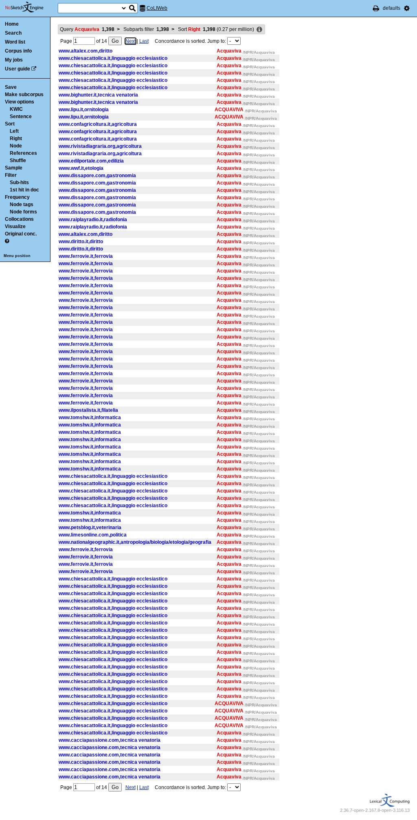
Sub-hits (19, 182)
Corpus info (18, 51)
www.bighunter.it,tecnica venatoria (98, 95)
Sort (10, 124)
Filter (11, 175)
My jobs (14, 60)
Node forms (23, 212)
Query (87, 29)
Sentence (21, 116)
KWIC (16, 109)
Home (12, 24)
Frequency (17, 197)
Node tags (21, 204)
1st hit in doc (24, 190)
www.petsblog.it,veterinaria (90, 527)
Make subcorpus (24, 94)
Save (11, 87)
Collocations (19, 219)
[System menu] (407, 8)
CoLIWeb (157, 8)
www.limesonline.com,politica (93, 535)
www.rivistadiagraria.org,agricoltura (100, 146)
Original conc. (21, 234)
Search (13, 33)
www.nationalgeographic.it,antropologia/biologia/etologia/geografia (135, 542)
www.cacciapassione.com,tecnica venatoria (109, 740)
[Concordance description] (259, 29)
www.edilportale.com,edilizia (91, 161)
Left (14, 131)
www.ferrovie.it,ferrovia (86, 256)
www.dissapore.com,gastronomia (97, 175)
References (23, 153)
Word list (15, 42)
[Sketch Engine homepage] (30, 7)
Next (130, 41)
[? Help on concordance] (7, 241)
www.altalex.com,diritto (85, 51)
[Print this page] (376, 8)
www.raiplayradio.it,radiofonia (93, 219)
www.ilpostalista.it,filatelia (88, 410)
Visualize (15, 226)
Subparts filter (146, 29)
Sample (13, 168)
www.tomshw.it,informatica (90, 417)
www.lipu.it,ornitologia (84, 109)
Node (16, 146)
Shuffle (18, 160)
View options (19, 102)
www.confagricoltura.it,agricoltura (98, 124)
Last (144, 41)
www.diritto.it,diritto (81, 241)
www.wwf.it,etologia (81, 168)
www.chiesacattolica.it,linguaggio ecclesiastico (113, 58)
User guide (17, 69)
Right (16, 138)
